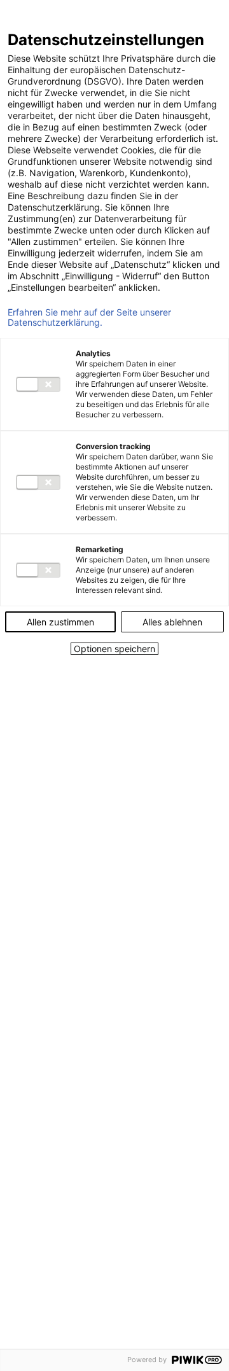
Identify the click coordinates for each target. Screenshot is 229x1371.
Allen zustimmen (60, 621)
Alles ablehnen (172, 621)
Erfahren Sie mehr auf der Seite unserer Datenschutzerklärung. (89, 317)
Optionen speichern (114, 648)
